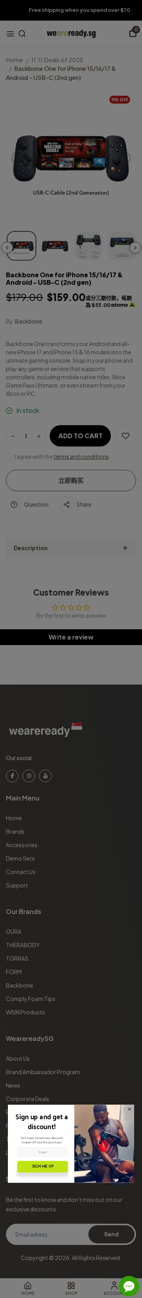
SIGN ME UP (42, 1166)
